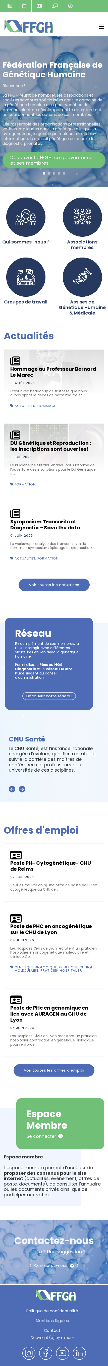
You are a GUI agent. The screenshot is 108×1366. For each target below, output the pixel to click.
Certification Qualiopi (55, 6)
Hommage (46, 405)
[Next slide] (22, 789)
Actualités (10, 6)
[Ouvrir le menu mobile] (101, 27)
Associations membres (82, 244)
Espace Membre (70, 6)
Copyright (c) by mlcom (52, 1338)
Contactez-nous (54, 1240)
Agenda (24, 6)
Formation (25, 484)
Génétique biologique (36, 967)
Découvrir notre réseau (49, 696)
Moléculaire (26, 970)
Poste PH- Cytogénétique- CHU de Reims (50, 866)
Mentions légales (52, 1320)
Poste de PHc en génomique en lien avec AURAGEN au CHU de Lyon (49, 1013)
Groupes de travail (25, 302)
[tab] (44, 173)
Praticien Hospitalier (61, 970)
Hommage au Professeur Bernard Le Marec (53, 372)
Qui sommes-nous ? (25, 242)
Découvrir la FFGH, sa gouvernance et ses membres (51, 160)
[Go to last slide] (12, 789)
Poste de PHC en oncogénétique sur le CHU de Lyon (51, 929)
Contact (52, 1330)
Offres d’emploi (39, 6)
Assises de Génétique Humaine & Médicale (82, 307)
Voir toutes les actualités (54, 584)
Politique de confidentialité (52, 1311)
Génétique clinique (77, 967)
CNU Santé (27, 739)
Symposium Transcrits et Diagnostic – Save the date (45, 524)
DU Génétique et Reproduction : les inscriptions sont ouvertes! (50, 446)
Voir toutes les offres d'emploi (54, 1070)
